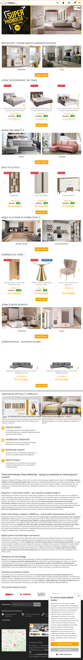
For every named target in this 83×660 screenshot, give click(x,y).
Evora (62, 70)
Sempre (43, 550)
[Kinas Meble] (10, 594)
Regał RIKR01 (14, 195)
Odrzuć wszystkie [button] (64, 649)
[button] (78, 20)
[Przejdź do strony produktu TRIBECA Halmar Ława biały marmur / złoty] (41, 270)
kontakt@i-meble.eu (42, 654)
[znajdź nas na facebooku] (41, 629)
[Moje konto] (63, 2)
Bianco (62, 331)
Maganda (69, 550)
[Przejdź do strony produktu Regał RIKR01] (14, 183)
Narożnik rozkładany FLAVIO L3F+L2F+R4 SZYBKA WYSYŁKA (21, 372)
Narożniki (62, 157)
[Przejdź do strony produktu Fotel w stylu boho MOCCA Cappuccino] (68, 270)
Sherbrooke (22, 331)
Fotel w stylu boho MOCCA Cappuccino (68, 283)
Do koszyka (14, 206)
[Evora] (61, 57)
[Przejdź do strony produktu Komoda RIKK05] (68, 183)
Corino (75, 550)
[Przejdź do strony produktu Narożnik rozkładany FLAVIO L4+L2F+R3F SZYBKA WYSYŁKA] (61, 357)
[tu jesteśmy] (14, 640)
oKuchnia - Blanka (22, 244)
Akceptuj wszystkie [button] (64, 644)
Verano (3, 552)
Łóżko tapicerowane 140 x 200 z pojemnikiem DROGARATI (68, 109)
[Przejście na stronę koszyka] (74, 2)
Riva (63, 550)
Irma (38, 550)
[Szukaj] (69, 2)
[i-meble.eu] (8, 2)
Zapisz (37, 604)
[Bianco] (61, 318)
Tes (57, 550)
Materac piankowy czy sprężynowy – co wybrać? (57, 416)
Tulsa (60, 550)
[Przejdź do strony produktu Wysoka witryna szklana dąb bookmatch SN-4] (14, 270)
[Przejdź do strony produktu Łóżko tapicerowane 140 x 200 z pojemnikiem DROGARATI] (68, 96)
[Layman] (41, 594)
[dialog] (64, 626)
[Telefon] (57, 2)
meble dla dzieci (67, 507)
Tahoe (9, 552)
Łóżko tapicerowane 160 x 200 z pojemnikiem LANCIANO (14, 109)
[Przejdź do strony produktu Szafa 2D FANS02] (41, 183)
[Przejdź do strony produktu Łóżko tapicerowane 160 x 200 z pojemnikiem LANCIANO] (14, 96)
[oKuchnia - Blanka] (21, 231)
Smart (53, 550)
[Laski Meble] (26, 594)
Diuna (48, 550)
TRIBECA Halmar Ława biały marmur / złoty (41, 283)
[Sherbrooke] (21, 318)
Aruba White (21, 70)
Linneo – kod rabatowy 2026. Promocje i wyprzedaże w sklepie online (21, 417)
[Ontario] (21, 144)
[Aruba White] (21, 57)
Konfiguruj (15, 119)
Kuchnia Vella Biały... (62, 244)
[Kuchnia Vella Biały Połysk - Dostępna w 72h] (61, 231)
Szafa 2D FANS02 (41, 195)
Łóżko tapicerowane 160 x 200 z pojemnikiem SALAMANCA (41, 109)
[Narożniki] (61, 144)
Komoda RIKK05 (68, 195)
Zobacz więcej (41, 75)
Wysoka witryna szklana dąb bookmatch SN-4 (14, 283)
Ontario (21, 157)
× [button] (78, 596)
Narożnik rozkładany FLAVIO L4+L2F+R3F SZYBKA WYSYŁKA (62, 372)
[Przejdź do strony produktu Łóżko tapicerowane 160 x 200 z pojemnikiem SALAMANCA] (41, 96)
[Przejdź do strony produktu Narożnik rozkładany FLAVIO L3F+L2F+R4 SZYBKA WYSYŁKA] (21, 357)
